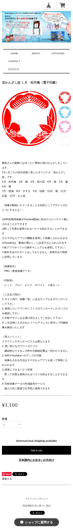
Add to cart (36, 450)
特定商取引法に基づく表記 (37, 505)
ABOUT (36, 53)
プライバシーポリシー (36, 498)
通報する (7, 478)
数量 (4, 418)
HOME (14, 53)
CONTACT (14, 61)
